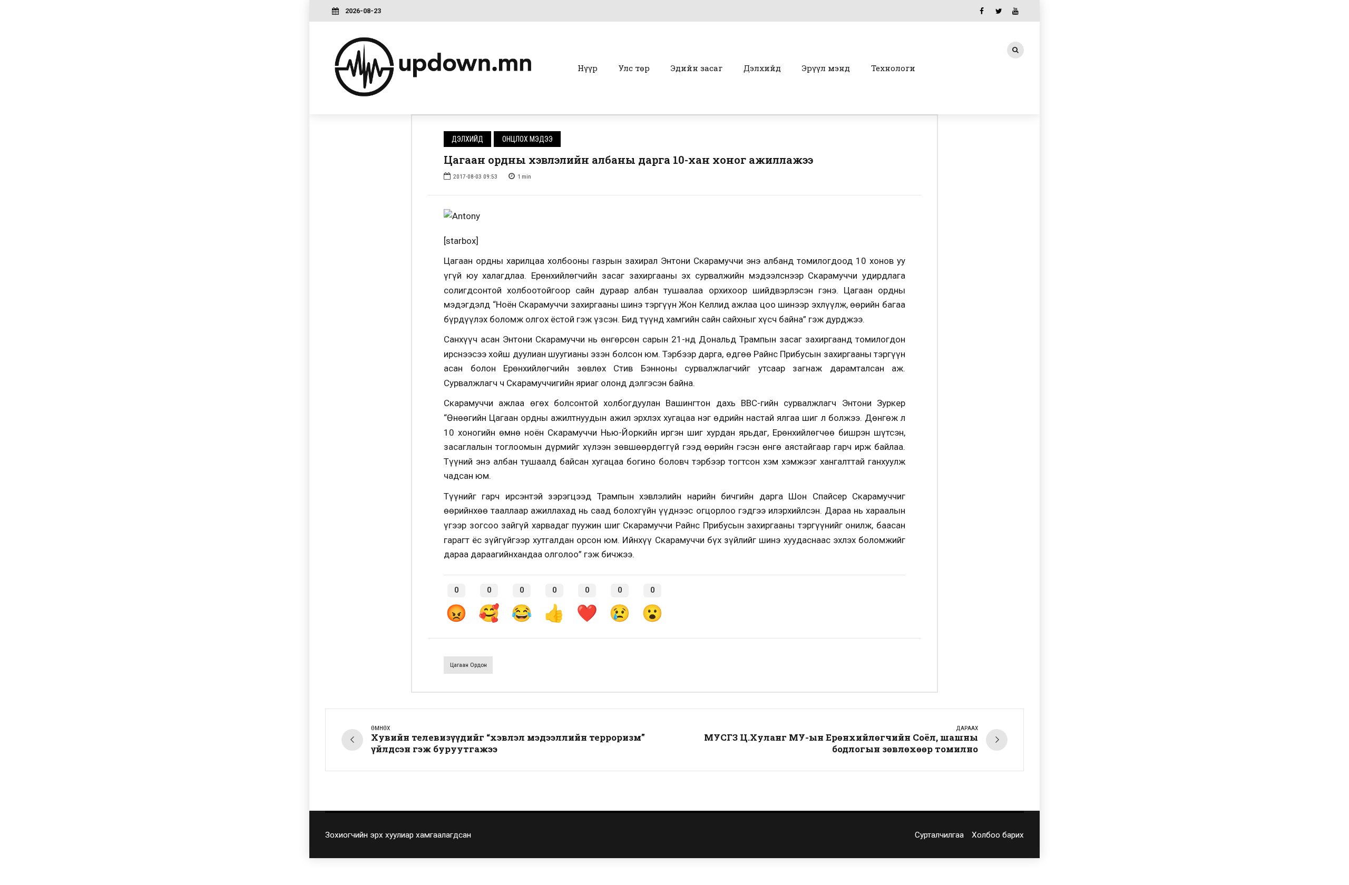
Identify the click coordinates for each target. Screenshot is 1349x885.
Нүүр (588, 68)
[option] (674, 216)
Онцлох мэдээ (527, 139)
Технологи (893, 68)
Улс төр (634, 68)
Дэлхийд (762, 68)
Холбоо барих (998, 835)
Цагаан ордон (468, 664)
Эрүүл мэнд (826, 68)
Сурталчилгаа (939, 835)
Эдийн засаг (696, 68)
